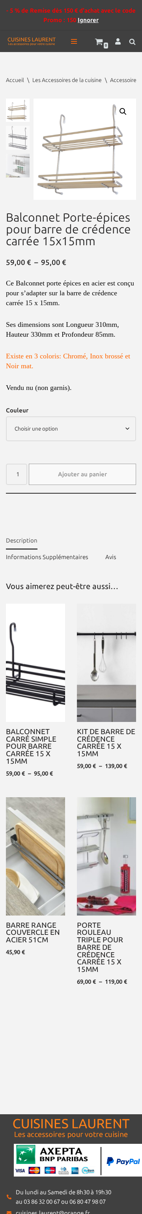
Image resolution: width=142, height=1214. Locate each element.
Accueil (15, 80)
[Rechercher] (132, 41)
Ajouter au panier (82, 474)
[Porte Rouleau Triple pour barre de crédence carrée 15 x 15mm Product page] (106, 856)
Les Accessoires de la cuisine (67, 80)
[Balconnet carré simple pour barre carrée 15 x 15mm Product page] (35, 663)
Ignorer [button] (88, 20)
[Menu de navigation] (74, 41)
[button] (123, 111)
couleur (17, 410)
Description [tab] (21, 540)
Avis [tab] (110, 557)
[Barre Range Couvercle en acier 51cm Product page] (35, 856)
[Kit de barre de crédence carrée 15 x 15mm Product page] (106, 663)
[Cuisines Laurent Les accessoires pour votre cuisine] (31, 41)
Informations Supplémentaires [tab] (47, 557)
